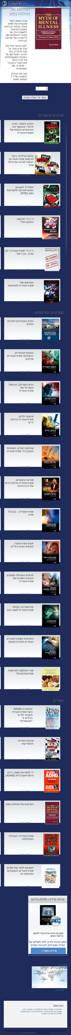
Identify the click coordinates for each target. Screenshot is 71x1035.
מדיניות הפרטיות (29, 1033)
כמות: (45, 85)
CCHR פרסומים (55, 1013)
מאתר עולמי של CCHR (43, 1009)
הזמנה (44, 1013)
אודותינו (58, 1009)
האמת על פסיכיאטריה (52, 1011)
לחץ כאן (59, 990)
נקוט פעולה (25, 1011)
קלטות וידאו (28, 1009)
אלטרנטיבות (36, 1011)
